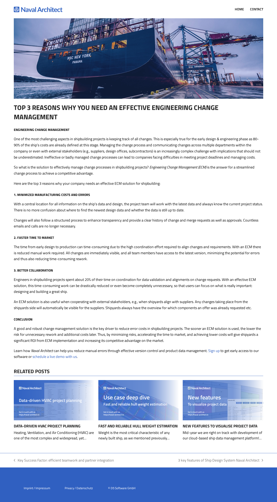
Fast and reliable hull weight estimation (138, 426)
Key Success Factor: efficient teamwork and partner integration (64, 460)
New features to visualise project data (220, 426)
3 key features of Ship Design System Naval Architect (218, 460)
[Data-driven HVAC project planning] (54, 400)
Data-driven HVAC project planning (47, 426)
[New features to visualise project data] (223, 400)
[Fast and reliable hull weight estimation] (138, 400)
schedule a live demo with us (54, 356)
